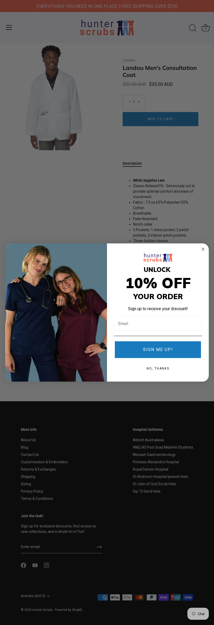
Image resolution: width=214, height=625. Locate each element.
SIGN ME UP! (158, 349)
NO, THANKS (158, 368)
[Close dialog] (203, 249)
